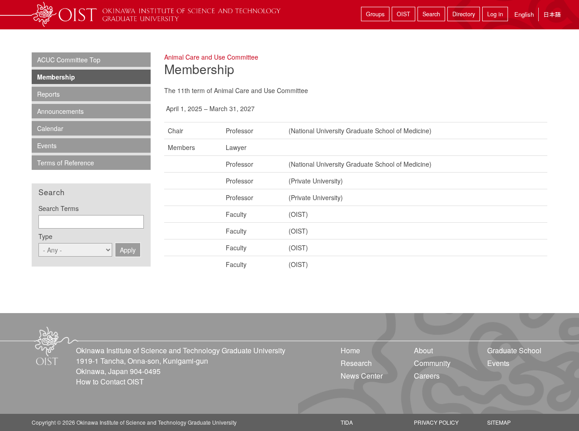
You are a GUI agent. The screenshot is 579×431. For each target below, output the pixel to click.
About (423, 350)
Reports (48, 93)
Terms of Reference (65, 162)
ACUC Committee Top (68, 59)
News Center (362, 375)
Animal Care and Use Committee (211, 56)
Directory (463, 14)
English (524, 14)
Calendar (50, 128)
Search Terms (58, 208)
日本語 (552, 14)
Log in (495, 14)
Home (350, 350)
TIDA (347, 422)
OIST (403, 14)
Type (45, 236)
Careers (427, 375)
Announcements (60, 111)
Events (47, 145)
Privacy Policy (436, 422)
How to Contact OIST (110, 381)
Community (432, 363)
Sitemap (499, 422)
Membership (56, 76)
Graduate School (514, 350)
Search (431, 14)
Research (356, 363)
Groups (375, 14)
